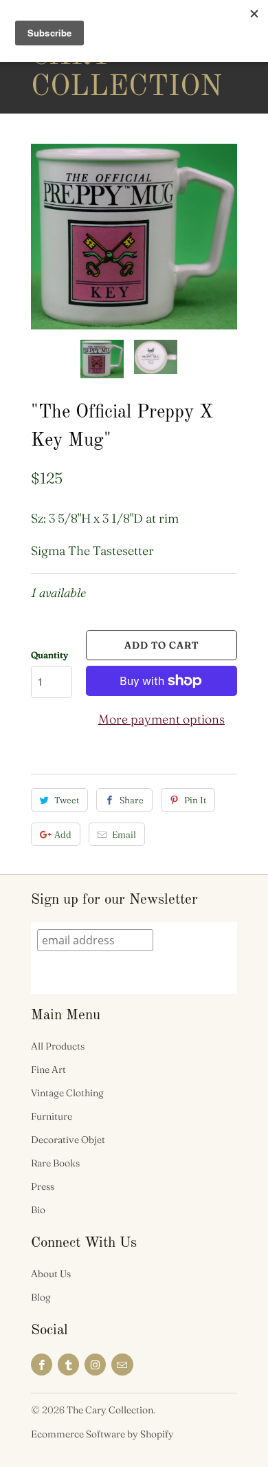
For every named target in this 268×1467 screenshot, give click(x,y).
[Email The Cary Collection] (122, 1365)
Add (62, 834)
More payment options (161, 719)
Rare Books (55, 1163)
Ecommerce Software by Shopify (102, 1434)
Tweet (66, 799)
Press (42, 1186)
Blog (41, 1297)
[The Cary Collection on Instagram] (95, 1365)
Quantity (49, 654)
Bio (38, 1210)
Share (132, 799)
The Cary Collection (86, 56)
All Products (58, 1046)
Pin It (195, 799)
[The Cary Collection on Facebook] (41, 1365)
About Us (51, 1274)
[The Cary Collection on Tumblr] (68, 1365)
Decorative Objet (68, 1139)
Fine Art (48, 1069)
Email (124, 834)
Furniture (51, 1116)
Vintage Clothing (67, 1093)
